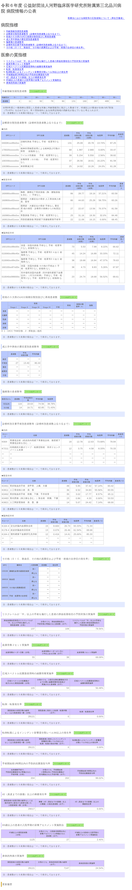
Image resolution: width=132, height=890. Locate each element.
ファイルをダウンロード (38, 91)
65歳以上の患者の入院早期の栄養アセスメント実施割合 (33, 80)
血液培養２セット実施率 (18, 64)
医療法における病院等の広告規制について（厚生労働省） (96, 18)
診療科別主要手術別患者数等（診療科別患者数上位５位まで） (37, 45)
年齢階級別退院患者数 (17, 31)
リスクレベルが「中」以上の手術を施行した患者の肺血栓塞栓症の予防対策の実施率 (47, 61)
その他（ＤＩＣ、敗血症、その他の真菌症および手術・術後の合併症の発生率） (45, 47)
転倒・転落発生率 (15, 69)
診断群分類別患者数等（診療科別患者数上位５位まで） (33, 34)
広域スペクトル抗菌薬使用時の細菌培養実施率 (29, 66)
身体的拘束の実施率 (16, 83)
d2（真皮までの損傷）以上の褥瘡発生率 (26, 77)
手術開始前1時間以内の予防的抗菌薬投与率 (27, 75)
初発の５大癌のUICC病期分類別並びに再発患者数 (31, 37)
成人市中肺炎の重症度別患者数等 (22, 39)
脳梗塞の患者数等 (15, 42)
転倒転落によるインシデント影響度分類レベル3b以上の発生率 (37, 72)
